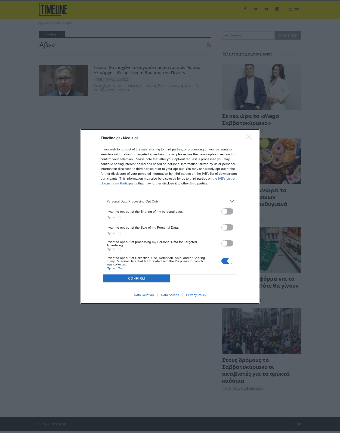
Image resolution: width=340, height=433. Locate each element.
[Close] (250, 138)
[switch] (227, 211)
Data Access (170, 295)
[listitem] (170, 201)
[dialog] (170, 216)
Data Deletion (144, 295)
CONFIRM (136, 278)
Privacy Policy (196, 295)
